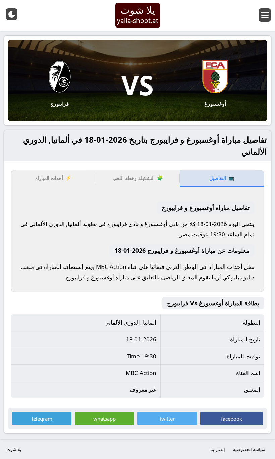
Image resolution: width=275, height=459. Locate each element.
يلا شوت (13, 449)
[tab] (222, 178)
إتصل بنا (217, 449)
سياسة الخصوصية (249, 449)
